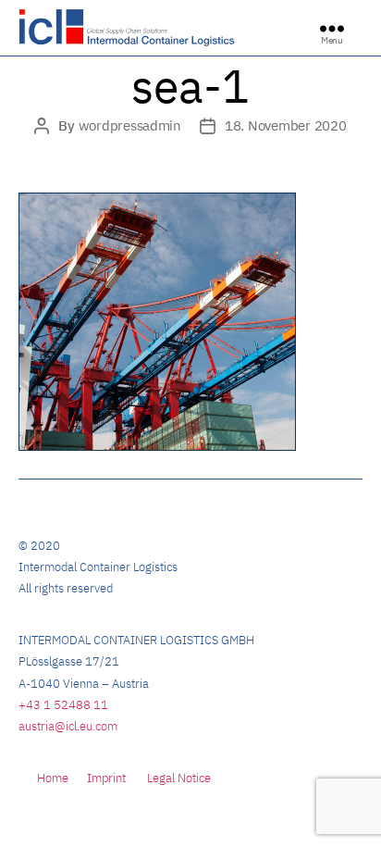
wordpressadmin (130, 125)
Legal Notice (179, 778)
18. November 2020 (286, 125)
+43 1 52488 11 (63, 705)
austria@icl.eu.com (67, 726)
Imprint (106, 778)
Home (52, 778)
